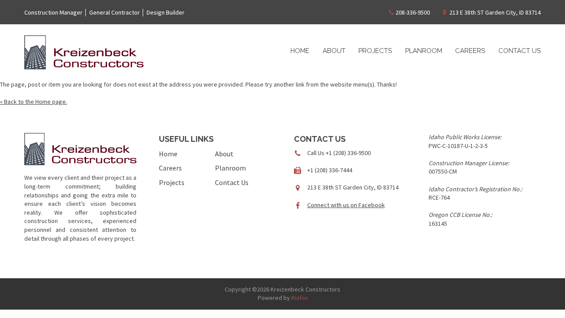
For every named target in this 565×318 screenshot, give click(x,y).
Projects (375, 51)
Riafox (299, 298)
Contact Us (519, 51)
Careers (470, 51)
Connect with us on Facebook (346, 205)
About (334, 51)
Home (299, 51)
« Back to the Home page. (33, 102)
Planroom (423, 51)
